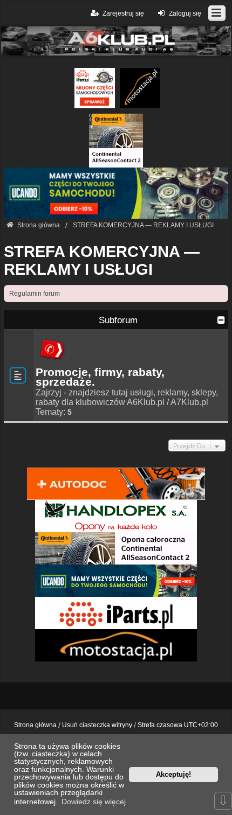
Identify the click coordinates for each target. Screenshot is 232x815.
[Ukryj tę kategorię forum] (221, 320)
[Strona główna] (116, 41)
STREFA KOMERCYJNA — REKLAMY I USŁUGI (102, 260)
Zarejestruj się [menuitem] (123, 13)
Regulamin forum (34, 293)
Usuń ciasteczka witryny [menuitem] (97, 725)
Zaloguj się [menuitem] (185, 13)
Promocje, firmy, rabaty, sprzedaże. (100, 377)
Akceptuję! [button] (173, 774)
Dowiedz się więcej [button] (94, 801)
